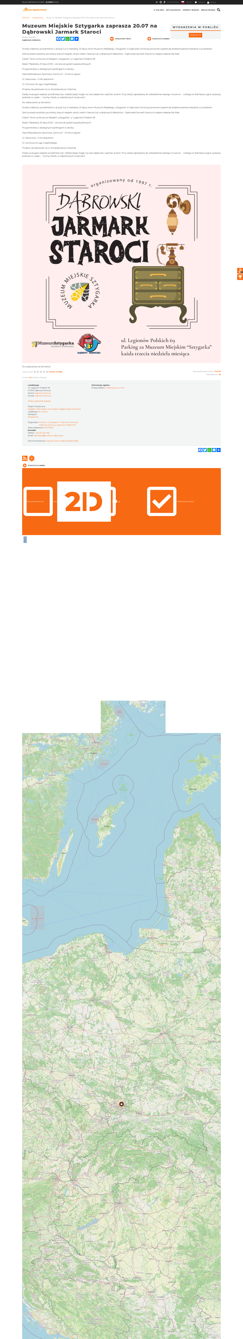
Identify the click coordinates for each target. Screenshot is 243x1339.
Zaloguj (213, 2)
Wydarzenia (33, 417)
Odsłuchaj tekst (123, 39)
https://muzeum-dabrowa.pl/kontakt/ (62, 441)
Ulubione (201, 2)
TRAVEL (52, 2)
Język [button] (189, 2)
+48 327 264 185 (42, 433)
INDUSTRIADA (208, 10)
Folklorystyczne (112, 388)
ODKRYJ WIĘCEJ (191, 10)
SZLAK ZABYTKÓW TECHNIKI (33, 2)
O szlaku (159, 10)
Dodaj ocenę (55, 372)
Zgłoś (218, 371)
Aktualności (173, 10)
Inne (122, 388)
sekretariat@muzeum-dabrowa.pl (48, 435)
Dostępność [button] (173, 2)
